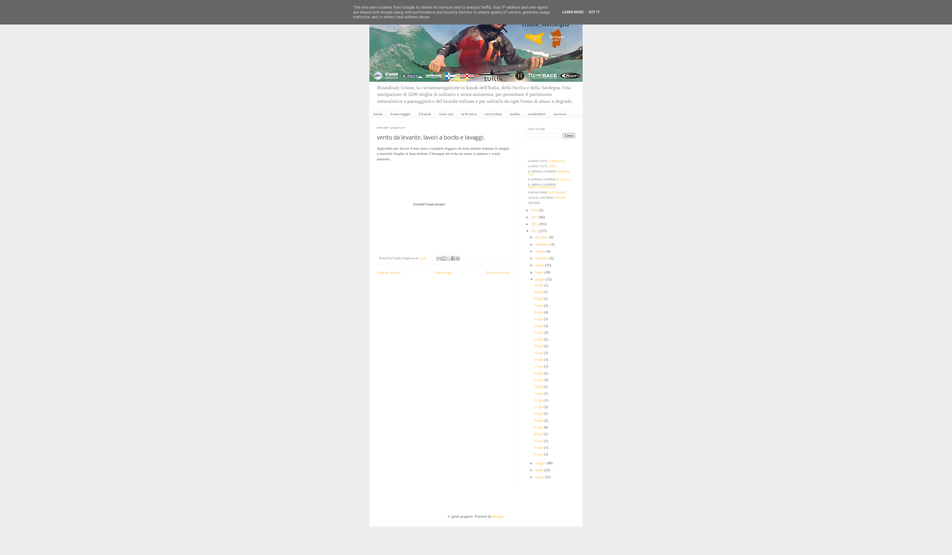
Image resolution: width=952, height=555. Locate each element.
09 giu (539, 420)
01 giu (539, 454)
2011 (535, 231)
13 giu (539, 393)
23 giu (539, 332)
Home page (443, 273)
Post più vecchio (497, 273)
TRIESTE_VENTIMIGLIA (542, 187)
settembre (542, 258)
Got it (594, 12)
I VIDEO (551, 166)
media (515, 114)
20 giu (539, 346)
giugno (540, 279)
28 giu (539, 299)
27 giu (539, 305)
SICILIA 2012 (563, 179)
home (378, 114)
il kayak (425, 114)
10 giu (539, 414)
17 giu (539, 366)
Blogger (497, 516)
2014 (535, 210)
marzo (540, 477)
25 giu (539, 319)
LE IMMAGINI (556, 161)
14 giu (539, 386)
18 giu (539, 359)
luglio (539, 272)
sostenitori (536, 114)
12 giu (539, 400)
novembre (542, 244)
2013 (535, 217)
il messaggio (400, 114)
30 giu (539, 285)
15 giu (539, 380)
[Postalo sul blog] (443, 258)
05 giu (539, 441)
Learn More (573, 12)
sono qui (446, 114)
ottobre (540, 251)
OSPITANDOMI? (557, 193)
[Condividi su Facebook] (452, 258)
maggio (541, 463)
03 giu (539, 447)
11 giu (539, 407)
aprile (539, 470)
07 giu (539, 427)
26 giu (539, 312)
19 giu (539, 353)
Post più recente (389, 273)
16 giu (539, 373)
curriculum (493, 114)
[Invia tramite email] (438, 258)
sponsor (560, 114)
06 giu (539, 434)
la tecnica (468, 114)
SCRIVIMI (559, 198)
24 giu (539, 326)
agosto (540, 265)
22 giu (539, 339)
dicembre (542, 237)
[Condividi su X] (448, 258)
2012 (535, 224)
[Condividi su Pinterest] (457, 258)
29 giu (539, 292)
